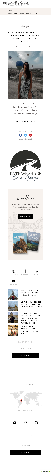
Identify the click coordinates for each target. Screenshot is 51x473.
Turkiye (24, 26)
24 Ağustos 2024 (25, 139)
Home (10, 10)
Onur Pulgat (25, 132)
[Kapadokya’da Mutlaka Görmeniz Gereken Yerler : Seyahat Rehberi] (25, 75)
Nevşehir (21, 46)
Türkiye (31, 46)
